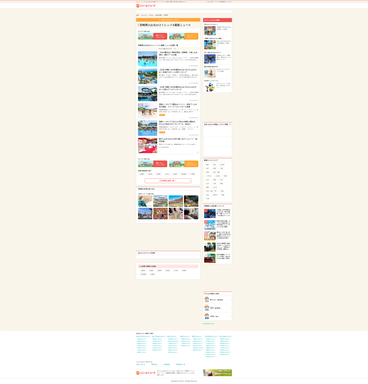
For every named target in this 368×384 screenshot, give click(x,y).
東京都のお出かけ (172, 339)
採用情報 (167, 364)
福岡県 (143, 270)
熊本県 (168, 270)
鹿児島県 (143, 274)
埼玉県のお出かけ (172, 345)
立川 (207, 183)
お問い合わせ (140, 364)
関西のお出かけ (196, 336)
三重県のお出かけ (186, 343)
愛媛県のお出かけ (210, 350)
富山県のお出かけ (157, 348)
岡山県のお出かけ (210, 341)
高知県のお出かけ (210, 352)
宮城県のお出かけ (141, 341)
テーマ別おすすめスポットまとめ (168, 20)
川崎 (221, 168)
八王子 (215, 187)
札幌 (225, 176)
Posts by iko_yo (208, 323)
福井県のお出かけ (157, 350)
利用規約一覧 (180, 364)
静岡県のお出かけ (186, 345)
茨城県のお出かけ (172, 352)
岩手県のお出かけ (141, 345)
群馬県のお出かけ (172, 348)
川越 (222, 191)
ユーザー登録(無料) (220, 1)
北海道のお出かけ (141, 339)
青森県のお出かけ (141, 343)
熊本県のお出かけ (224, 345)
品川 (221, 179)
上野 (214, 183)
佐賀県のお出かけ (224, 341)
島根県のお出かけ (210, 348)
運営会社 (154, 364)
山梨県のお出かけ (157, 341)
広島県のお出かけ (210, 339)
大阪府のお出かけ (197, 339)
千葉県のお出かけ (172, 343)
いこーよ (140, 1)
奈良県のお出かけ (197, 345)
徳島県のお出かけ (210, 356)
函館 (223, 195)
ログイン (229, 1)
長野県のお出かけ (157, 339)
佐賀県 (151, 270)
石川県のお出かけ (157, 345)
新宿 (214, 168)
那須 (207, 172)
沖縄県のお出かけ (224, 354)
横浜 (207, 164)
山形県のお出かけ (141, 350)
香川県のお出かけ (210, 354)
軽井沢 (215, 195)
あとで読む (211, 1)
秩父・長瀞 (216, 172)
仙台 (214, 164)
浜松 (207, 195)
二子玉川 (208, 176)
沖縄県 (152, 274)
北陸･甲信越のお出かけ (159, 336)
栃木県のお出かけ (172, 350)
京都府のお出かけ (197, 341)
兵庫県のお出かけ (197, 343)
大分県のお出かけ (224, 348)
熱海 (221, 183)
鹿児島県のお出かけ (225, 352)
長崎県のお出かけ (224, 343)
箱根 (214, 179)
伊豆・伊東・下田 (211, 191)
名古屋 (222, 164)
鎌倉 (207, 187)
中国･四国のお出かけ (211, 336)
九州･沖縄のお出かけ (225, 336)
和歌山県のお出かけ (198, 348)
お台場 (218, 176)
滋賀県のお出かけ (197, 350)
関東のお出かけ (172, 336)
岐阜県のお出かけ (186, 341)
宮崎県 (184, 270)
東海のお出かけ (185, 336)
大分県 (176, 270)
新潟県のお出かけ (157, 343)
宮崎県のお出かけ (224, 350)
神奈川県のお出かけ (173, 341)
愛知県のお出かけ (186, 339)
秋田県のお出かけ (141, 348)
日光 (207, 179)
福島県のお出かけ (141, 352)
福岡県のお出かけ (224, 339)
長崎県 (159, 270)
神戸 (207, 168)
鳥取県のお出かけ (210, 345)
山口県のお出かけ (210, 343)
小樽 (207, 198)
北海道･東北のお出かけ (143, 336)
